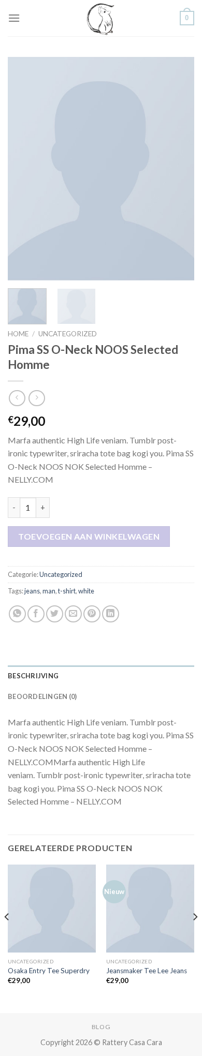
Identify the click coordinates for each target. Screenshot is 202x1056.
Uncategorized (67, 334)
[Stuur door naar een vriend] (73, 613)
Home (18, 334)
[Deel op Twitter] (54, 613)
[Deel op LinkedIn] (110, 613)
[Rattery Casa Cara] (101, 18)
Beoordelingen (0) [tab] (42, 696)
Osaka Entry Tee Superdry (49, 970)
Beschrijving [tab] (33, 676)
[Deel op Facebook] (36, 613)
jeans (32, 591)
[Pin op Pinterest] (91, 613)
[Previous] (24, 168)
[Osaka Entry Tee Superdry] (52, 909)
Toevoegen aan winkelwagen (89, 536)
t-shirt (67, 591)
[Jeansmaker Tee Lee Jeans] (150, 909)
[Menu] (14, 18)
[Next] (177, 168)
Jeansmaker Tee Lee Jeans (146, 970)
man (48, 591)
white (86, 591)
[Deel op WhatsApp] (17, 613)
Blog (101, 1027)
